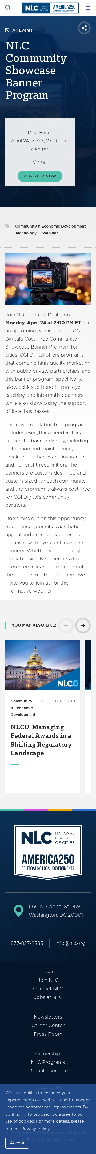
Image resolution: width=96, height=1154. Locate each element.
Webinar (50, 233)
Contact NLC (48, 989)
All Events (22, 30)
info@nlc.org (70, 943)
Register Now (39, 176)
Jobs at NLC (48, 997)
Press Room (48, 1034)
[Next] (83, 625)
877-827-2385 (27, 943)
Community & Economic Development (50, 226)
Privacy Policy (35, 1128)
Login (48, 971)
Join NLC (48, 980)
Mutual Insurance (48, 1071)
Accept (17, 1143)
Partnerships (48, 1053)
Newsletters (48, 1017)
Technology (26, 233)
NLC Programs (48, 1062)
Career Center (48, 1025)
